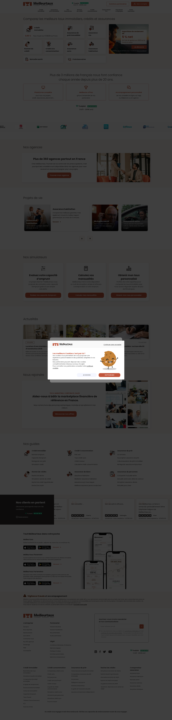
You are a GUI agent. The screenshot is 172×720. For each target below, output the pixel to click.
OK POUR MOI (109, 375)
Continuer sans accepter (111, 346)
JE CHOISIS (87, 375)
